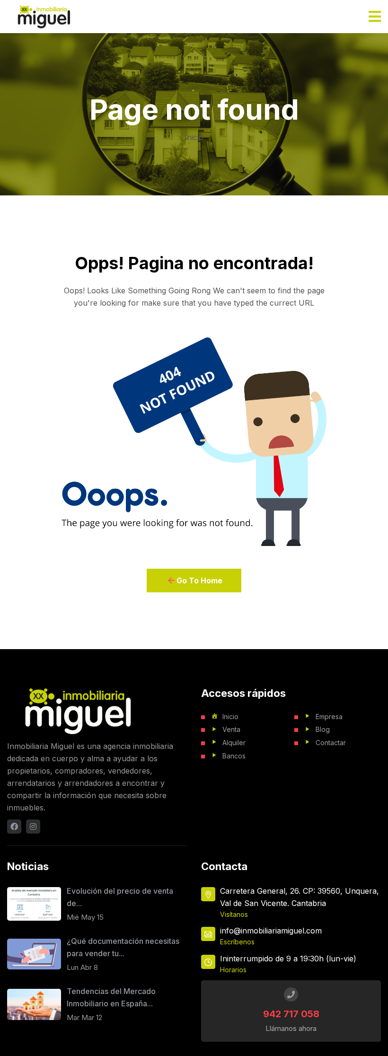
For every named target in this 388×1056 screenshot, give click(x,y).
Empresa (329, 717)
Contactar (331, 743)
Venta (231, 729)
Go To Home (198, 580)
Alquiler (234, 743)
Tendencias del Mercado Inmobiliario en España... (111, 997)
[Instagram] (33, 826)
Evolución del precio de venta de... (120, 897)
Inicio (194, 137)
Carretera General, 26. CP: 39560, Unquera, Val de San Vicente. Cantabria (299, 897)
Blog (323, 729)
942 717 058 (291, 1014)
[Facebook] (14, 826)
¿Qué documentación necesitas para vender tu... (123, 947)
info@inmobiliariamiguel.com (271, 930)
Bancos (234, 756)
